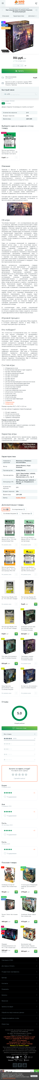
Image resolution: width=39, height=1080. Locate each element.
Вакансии (5, 1001)
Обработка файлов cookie (10, 1018)
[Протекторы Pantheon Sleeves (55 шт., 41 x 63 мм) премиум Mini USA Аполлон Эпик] (10, 557)
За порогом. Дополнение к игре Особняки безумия (29, 686)
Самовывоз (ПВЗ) (7, 960)
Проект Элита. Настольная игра (10, 915)
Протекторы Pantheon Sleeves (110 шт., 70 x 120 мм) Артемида (28, 539)
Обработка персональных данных (13, 1012)
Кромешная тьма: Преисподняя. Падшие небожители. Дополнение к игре (29, 946)
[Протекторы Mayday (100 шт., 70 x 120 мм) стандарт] (10, 587)
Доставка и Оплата (8, 966)
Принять (34, 1076)
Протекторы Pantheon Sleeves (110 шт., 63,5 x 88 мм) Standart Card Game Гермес (9, 153)
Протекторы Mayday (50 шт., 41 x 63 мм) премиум (28, 597)
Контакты (5, 983)
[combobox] (6, 94)
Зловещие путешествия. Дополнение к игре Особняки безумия (28, 628)
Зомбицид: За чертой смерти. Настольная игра (9, 885)
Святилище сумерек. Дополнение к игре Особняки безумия (27, 658)
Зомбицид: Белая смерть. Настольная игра (28, 915)
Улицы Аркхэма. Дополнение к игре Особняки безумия (7, 687)
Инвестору (5, 1024)
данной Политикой (9, 1078)
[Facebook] (20, 1065)
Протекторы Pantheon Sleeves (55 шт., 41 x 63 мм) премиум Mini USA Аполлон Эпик (9, 570)
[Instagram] (15, 1065)
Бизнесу (4, 995)
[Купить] (35, 604)
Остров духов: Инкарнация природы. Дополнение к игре (29, 886)
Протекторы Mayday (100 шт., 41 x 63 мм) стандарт (9, 627)
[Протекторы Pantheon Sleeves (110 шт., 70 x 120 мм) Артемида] (29, 528)
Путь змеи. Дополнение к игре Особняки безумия (9, 657)
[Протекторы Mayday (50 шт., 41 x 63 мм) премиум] (29, 587)
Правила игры (9, 402)
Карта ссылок (19, 1069)
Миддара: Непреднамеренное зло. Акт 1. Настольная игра (9, 945)
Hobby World (20, 498)
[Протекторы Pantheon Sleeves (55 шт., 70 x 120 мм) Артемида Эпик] (10, 528)
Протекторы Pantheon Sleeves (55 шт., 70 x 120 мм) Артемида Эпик (9, 539)
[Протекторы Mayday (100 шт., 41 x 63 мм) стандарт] (10, 617)
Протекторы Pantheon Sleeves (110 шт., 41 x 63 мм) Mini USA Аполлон (28, 569)
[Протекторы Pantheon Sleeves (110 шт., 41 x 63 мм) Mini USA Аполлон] (29, 557)
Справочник (9, 404)
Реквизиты (5, 989)
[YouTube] (24, 1065)
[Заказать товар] (16, 157)
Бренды (4, 977)
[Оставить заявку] (16, 544)
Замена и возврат (7, 1006)
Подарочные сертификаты (10, 972)
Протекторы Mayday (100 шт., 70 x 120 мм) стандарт (10, 597)
